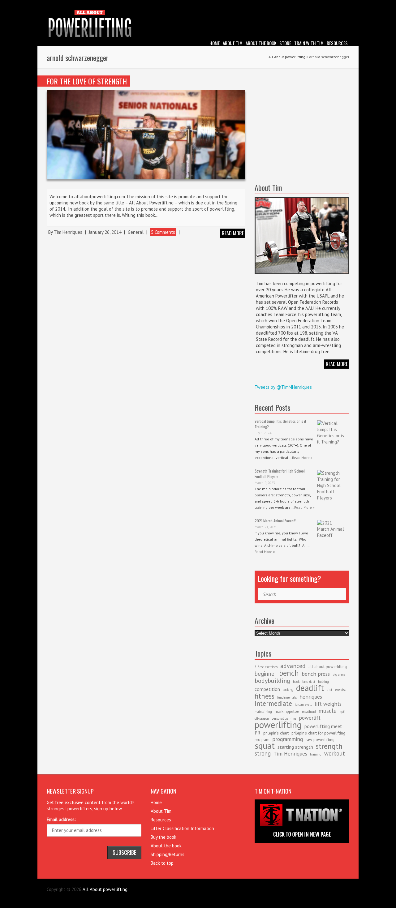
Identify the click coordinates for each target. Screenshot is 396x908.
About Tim (233, 43)
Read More (337, 364)
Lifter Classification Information (182, 828)
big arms (339, 674)
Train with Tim (309, 43)
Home (214, 43)
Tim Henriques (68, 232)
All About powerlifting (287, 56)
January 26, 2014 (105, 232)
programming (287, 739)
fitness (264, 695)
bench (289, 673)
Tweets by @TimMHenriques (283, 387)
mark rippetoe (287, 711)
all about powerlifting (327, 666)
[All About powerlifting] (198, 24)
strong (263, 753)
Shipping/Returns (167, 854)
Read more (233, 233)
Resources (337, 43)
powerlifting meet (323, 726)
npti (342, 711)
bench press (316, 673)
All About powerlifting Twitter (344, 4)
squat (265, 745)
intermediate (273, 703)
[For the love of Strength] (146, 134)
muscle (328, 710)
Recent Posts (272, 407)
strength (329, 746)
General (136, 232)
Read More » (302, 457)
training (315, 754)
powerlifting (278, 724)
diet (329, 689)
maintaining (263, 711)
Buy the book (163, 837)
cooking (288, 689)
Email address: (61, 819)
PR (257, 733)
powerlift (310, 717)
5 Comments (163, 232)
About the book (261, 43)
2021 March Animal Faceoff (275, 520)
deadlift (310, 687)
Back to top (162, 863)
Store (285, 43)
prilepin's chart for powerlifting (318, 733)
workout (334, 753)
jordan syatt (303, 704)
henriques (310, 696)
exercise (340, 689)
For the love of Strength (87, 81)
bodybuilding (272, 681)
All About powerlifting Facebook (335, 4)
